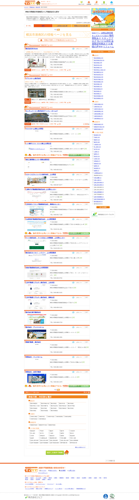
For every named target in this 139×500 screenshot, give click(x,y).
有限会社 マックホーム (34, 357)
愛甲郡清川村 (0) (98, 204)
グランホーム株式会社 (33, 78)
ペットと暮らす (58, 488)
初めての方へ (53, 470)
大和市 (32, 435)
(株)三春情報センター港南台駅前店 (37, 159)
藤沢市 (62, 431)
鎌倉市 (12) (97, 139)
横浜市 (50, 477)
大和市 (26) (97, 158)
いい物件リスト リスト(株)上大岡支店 (38, 143)
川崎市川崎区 (34, 416)
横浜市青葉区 (44, 410)
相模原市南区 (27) (98, 129)
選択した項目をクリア (80, 447)
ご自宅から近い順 (62, 25)
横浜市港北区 (62, 405)
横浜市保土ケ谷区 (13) (99, 70)
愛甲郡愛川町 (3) (98, 201)
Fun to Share (105, 496)
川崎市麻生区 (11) (98, 118)
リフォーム (108, 46)
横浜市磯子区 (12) (98, 72)
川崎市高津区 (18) (98, 111)
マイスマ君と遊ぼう (69, 488)
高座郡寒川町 (53, 438)
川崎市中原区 (51, 416)
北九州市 (38, 479)
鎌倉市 (51, 431)
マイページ (104, 2)
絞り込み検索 (103, 207)
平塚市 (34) (97, 137)
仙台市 (32, 477)
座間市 (62, 435)
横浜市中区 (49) (98, 65)
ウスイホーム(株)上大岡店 (34, 128)
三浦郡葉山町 (43, 438)
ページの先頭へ (110, 461)
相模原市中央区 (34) (99, 126)
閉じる (85, 392)
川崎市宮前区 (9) (98, 116)
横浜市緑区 (54, 408)
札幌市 (26, 477)
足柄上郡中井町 (34, 440)
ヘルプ (111, 2)
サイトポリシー (43, 473)
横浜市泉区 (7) (97, 93)
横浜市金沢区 (54, 405)
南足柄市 (72, 435)
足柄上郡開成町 (74, 440)
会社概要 (63, 470)
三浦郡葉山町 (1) (98, 173)
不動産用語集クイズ (81, 488)
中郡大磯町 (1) (97, 177)
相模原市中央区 (43, 425)
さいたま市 (38, 477)
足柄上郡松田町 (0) (99, 187)
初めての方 (81, 2)
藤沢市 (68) (97, 142)
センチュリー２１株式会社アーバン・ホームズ (42, 111)
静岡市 (72, 477)
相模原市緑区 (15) (98, 124)
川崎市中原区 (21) (98, 109)
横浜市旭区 (44, 408)
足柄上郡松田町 (54, 440)
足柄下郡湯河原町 (54, 442)
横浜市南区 (71, 403)
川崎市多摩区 (68, 416)
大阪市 (95, 477)
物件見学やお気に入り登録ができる (47, 155)
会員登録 (89, 2)
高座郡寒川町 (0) (98, 175)
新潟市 (67, 477)
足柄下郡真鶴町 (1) (99, 196)
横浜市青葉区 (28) (98, 96)
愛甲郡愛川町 (64, 442)
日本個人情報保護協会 (112, 496)
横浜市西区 (54, 403)
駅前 (101, 47)
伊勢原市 (42, 435)
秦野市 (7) (96, 154)
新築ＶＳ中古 (39, 488)
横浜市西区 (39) (98, 62)
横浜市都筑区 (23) (98, 98)
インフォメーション (40, 484)
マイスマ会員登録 (29, 484)
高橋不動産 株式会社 (33, 342)
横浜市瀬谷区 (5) (98, 89)
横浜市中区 (62, 403)
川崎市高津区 (59, 416)
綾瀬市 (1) (96, 170)
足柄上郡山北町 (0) (99, 189)
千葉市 (44, 477)
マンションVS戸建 (29, 488)
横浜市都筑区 (54, 410)
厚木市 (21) (97, 156)
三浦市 (51, 433)
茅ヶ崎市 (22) (97, 147)
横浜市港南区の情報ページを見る (49, 34)
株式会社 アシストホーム (35, 327)
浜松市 (78, 477)
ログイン (96, 2)
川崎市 (55, 477)
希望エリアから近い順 (81, 25)
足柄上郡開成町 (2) (99, 192)
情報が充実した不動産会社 (59, 40)
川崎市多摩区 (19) (98, 113)
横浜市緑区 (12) (98, 86)
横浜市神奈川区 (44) (99, 60)
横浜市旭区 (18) (98, 84)
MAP (73, 62)
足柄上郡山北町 (65, 440)
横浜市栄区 (71, 408)
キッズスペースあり (100, 36)
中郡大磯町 (63, 438)
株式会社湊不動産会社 (33, 312)
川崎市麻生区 (42, 419)
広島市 (32, 479)
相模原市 (61, 477)
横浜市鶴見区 (34, 403)
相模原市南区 (52, 425)
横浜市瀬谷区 (62, 408)
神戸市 (105, 477)
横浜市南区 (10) (98, 67)
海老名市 (52, 435)
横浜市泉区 (33, 410)
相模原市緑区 (34, 425)
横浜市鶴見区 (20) (98, 58)
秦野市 (62, 433)
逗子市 (42, 433)
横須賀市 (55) (97, 135)
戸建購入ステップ (48, 488)
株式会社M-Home (32, 48)
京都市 (90, 477)
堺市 (100, 477)
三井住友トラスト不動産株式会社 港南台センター (43, 204)
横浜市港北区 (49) (98, 77)
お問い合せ (72, 470)
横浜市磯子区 (44, 405)
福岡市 (43, 479)
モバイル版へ (59, 484)
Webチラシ (96, 33)
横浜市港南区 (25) (98, 81)
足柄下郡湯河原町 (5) (99, 199)
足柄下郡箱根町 (34, 442)
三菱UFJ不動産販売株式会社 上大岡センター (41, 189)
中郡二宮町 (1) (97, 180)
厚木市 (72, 433)
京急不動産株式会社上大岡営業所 (37, 267)
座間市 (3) (96, 166)
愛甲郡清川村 (73, 442)
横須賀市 (33, 431)
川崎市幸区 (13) (98, 106)
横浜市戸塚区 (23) (98, 79)
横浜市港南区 (34, 408)
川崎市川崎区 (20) (98, 104)
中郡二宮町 (73, 438)
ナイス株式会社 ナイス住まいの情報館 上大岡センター (45, 238)
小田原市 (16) (97, 144)
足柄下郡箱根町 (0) (99, 194)
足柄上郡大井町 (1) (99, 185)
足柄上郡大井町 (44, 440)
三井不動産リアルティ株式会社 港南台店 (40, 297)
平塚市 (42, 431)
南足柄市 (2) (97, 168)
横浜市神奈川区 (45, 403)
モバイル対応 (104, 41)
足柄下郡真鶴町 (44, 442)
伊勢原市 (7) (97, 161)
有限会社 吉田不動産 (33, 372)
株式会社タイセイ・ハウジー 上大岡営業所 (41, 252)
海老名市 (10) (97, 163)
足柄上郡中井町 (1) (99, 182)
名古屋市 (84, 477)
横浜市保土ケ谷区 (35, 405)
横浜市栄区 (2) (97, 91)
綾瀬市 (32, 438)
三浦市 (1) (96, 151)
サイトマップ (50, 484)
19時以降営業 (107, 33)
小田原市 (72, 431)
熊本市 (49, 479)
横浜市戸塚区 (71, 405)
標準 (43, 25)
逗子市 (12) (97, 149)
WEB (73, 48)
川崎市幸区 (42, 416)
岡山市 (26, 479)
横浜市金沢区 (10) (98, 74)
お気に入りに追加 (85, 49)
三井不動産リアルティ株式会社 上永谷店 (40, 282)
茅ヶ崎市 (33, 433)
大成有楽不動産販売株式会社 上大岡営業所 (41, 219)
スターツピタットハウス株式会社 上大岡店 (41, 174)
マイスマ (43, 470)
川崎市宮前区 (34, 419)
